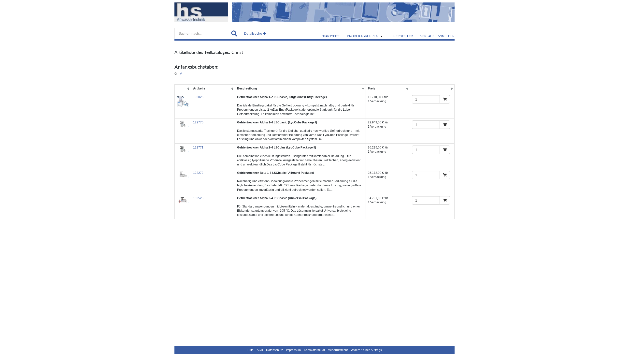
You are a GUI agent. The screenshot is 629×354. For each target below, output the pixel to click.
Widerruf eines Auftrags (366, 350)
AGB (260, 350)
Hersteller (403, 36)
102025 (198, 97)
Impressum (293, 350)
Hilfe (250, 350)
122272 (198, 173)
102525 (198, 198)
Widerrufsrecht (338, 350)
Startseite (331, 36)
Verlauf (427, 36)
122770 (198, 122)
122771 (198, 147)
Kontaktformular (314, 350)
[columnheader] (183, 88)
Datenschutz (274, 350)
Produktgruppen (362, 36)
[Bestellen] (445, 99)
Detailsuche (253, 33)
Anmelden (446, 36)
